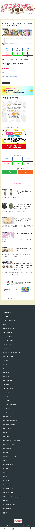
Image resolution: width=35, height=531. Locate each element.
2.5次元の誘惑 (7, 312)
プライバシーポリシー (26, 526)
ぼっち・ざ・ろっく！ (9, 356)
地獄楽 (5, 432)
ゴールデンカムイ (8, 388)
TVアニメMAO (7, 336)
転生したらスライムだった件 (11, 497)
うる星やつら (7, 344)
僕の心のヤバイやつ (9, 424)
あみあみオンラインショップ (10, 76)
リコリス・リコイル (9, 412)
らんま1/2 (6, 364)
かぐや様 (5, 348)
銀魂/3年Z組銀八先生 (9, 505)
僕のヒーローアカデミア (10, 420)
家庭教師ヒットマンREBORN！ (12, 440)
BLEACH (5, 316)
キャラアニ (5, 72)
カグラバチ (6, 372)
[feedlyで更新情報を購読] (9, 172)
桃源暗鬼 (5, 468)
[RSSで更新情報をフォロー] (25, 172)
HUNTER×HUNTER (9, 320)
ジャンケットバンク (9, 392)
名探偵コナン (7, 428)
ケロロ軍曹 (6, 384)
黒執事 (5, 513)
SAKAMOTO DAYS (8, 332)
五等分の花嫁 (7, 416)
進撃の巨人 (6, 500)
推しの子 (5, 452)
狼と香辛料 (6, 480)
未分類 (5, 460)
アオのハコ (6, 368)
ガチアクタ (6, 376)
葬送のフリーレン (8, 489)
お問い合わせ (9, 526)
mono (4, 324)
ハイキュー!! (6, 400)
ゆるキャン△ (6, 83)
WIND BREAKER (8, 340)
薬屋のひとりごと (8, 493)
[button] (31, 289)
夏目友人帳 (6, 436)
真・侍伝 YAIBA (7, 484)
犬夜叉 (5, 477)
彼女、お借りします (9, 444)
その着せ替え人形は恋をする (11, 352)
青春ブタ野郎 (7, 509)
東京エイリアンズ (8, 464)
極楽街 (5, 472)
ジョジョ (5, 396)
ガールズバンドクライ (9, 380)
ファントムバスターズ (9, 404)
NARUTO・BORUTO (9, 328)
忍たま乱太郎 (7, 448)
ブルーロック (7, 408)
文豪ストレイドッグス (9, 456)
